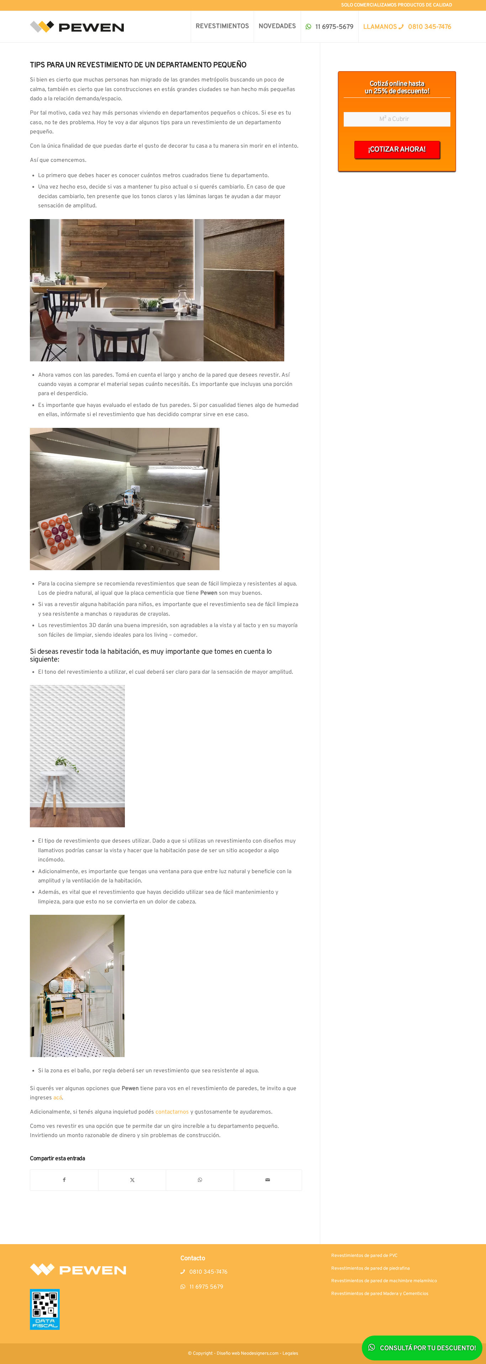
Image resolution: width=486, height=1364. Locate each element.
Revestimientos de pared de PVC (364, 1256)
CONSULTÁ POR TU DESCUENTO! (427, 1348)
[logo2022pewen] (77, 26)
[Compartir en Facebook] (64, 1180)
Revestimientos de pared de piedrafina (370, 1269)
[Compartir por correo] (268, 1180)
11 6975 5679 (205, 1287)
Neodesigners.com (260, 1354)
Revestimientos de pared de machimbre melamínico (384, 1281)
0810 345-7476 (208, 1272)
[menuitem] (222, 26)
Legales (290, 1354)
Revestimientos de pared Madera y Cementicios (379, 1294)
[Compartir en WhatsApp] (200, 1180)
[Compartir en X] (132, 1180)
